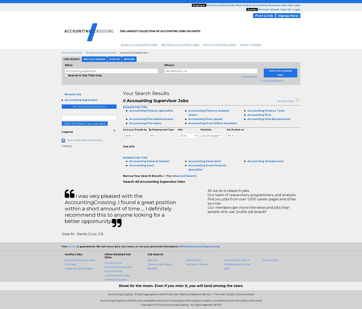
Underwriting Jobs (116, 279)
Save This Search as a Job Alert (85, 123)
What (68, 65)
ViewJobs (206, 129)
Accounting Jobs (72, 52)
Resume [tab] (129, 59)
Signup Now (288, 16)
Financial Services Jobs (118, 267)
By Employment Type (161, 129)
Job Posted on (235, 129)
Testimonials (193, 260)
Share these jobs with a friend (84, 140)
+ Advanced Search (272, 80)
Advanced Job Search (237, 260)
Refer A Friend (250, 45)
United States (249, 76)
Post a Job (264, 16)
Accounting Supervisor (81, 100)
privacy (72, 246)
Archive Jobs (270, 260)
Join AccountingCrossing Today (89, 106)
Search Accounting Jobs (139, 45)
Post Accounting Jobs (219, 45)
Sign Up (152, 260)
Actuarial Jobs (113, 262)
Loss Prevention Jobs (117, 275)
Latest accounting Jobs (79, 268)
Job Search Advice (197, 264)
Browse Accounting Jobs (180, 45)
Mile (180, 129)
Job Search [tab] (71, 59)
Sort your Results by (135, 129)
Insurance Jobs (113, 271)
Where (169, 65)
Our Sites (70, 264)
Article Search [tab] (94, 59)
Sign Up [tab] (114, 59)
